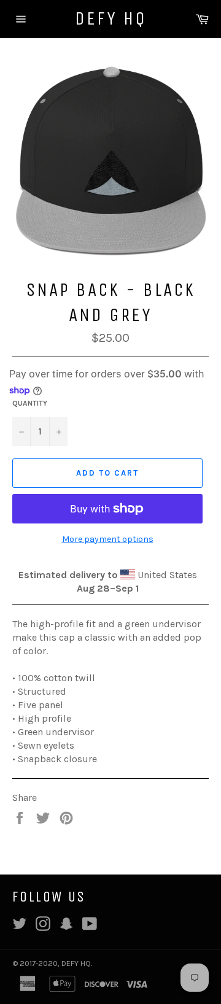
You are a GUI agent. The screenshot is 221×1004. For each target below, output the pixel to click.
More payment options (107, 539)
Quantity (29, 403)
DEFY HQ (111, 18)
